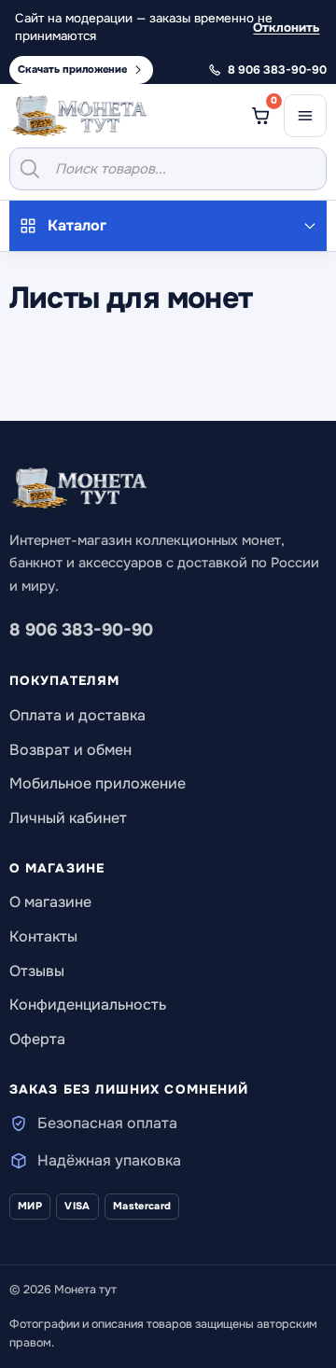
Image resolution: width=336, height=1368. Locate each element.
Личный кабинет (68, 818)
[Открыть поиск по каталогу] (168, 168)
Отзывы (36, 971)
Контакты (43, 936)
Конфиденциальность (87, 1004)
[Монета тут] (79, 115)
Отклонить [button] (286, 27)
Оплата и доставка (77, 715)
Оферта (37, 1039)
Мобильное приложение (97, 783)
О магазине (50, 902)
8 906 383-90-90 (81, 630)
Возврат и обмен (70, 750)
